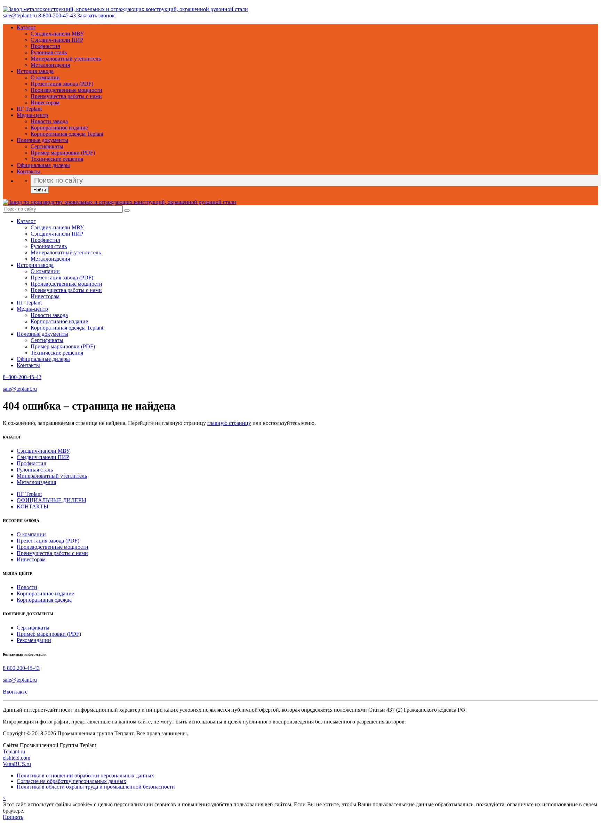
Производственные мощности (66, 90)
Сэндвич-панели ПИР (57, 40)
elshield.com (16, 758)
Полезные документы (42, 140)
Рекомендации (34, 640)
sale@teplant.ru (20, 15)
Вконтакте (15, 692)
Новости (27, 587)
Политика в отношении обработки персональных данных (85, 775)
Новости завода (49, 121)
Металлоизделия (50, 65)
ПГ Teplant (29, 109)
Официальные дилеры (43, 165)
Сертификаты (47, 146)
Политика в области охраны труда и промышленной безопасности (96, 787)
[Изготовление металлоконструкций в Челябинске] (125, 9)
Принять (13, 817)
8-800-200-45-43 (57, 15)
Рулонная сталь (49, 52)
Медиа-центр (32, 115)
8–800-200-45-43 (22, 377)
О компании (45, 77)
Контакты (28, 171)
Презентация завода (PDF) (62, 84)
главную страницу (229, 423)
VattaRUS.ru (17, 764)
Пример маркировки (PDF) (63, 153)
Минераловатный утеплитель (66, 59)
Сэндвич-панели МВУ (57, 34)
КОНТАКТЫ (32, 506)
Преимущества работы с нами (66, 96)
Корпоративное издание (59, 127)
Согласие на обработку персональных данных (71, 781)
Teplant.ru (14, 751)
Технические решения (57, 159)
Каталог (26, 27)
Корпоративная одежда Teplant (67, 134)
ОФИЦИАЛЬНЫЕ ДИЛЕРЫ (51, 500)
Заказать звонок (96, 15)
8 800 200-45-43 (21, 668)
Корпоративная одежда (44, 600)
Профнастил (45, 46)
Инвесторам (45, 102)
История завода (35, 71)
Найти (39, 189)
